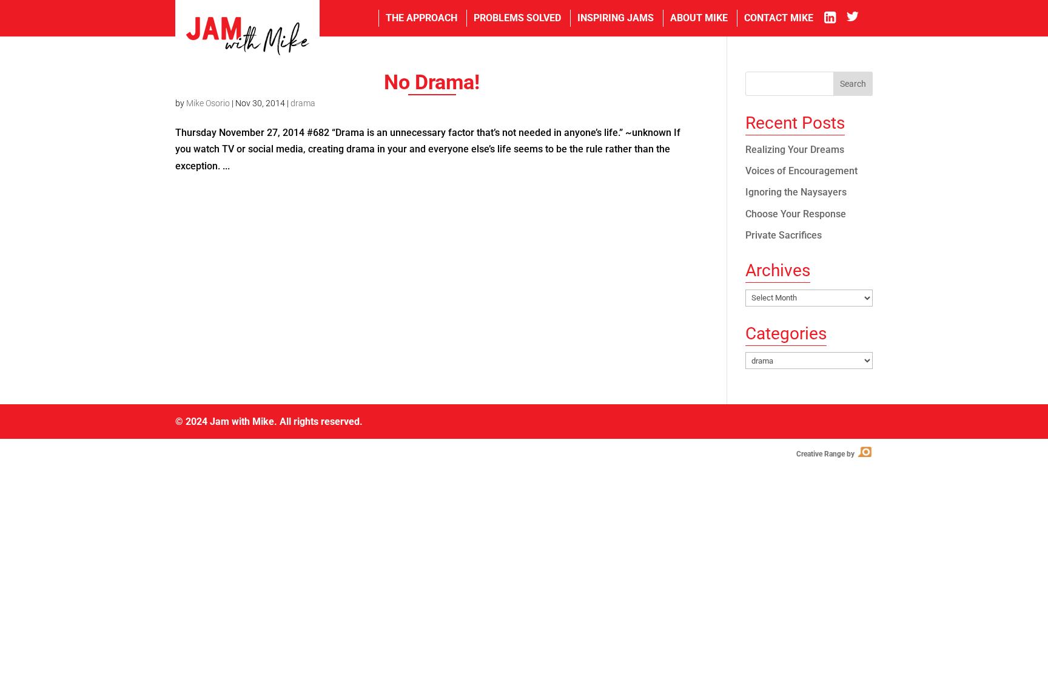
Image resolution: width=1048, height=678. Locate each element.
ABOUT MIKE (699, 18)
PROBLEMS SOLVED (517, 18)
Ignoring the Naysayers (796, 192)
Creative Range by (833, 454)
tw (860, 18)
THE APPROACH (421, 18)
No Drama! (432, 82)
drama (303, 103)
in (834, 18)
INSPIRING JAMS (615, 18)
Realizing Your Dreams (794, 149)
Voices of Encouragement (801, 171)
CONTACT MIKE (778, 18)
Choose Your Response (795, 214)
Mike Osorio (208, 103)
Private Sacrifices (783, 235)
